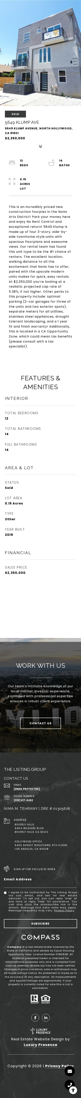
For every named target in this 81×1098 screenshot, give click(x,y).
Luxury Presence (40, 1044)
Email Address (18, 879)
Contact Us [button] (40, 723)
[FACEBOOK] (35, 1018)
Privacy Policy (64, 910)
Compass (14, 947)
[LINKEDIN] (46, 1018)
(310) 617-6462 (23, 800)
